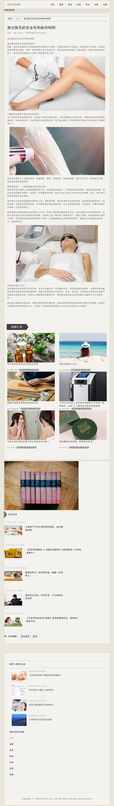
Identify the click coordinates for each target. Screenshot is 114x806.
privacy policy (85, 799)
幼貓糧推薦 (9, 10)
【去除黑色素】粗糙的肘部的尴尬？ (45, 675)
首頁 (52, 4)
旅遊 (79, 4)
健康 (61, 4)
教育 (70, 4)
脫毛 (35, 636)
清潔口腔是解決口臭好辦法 (41, 705)
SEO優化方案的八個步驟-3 (41, 690)
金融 (105, 4)
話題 (96, 4)
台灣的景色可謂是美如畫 (40, 719)
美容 (88, 4)
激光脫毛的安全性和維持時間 (37, 18)
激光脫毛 (25, 636)
